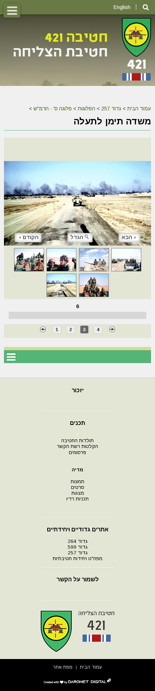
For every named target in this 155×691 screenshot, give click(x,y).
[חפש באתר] (146, 7)
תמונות (77, 481)
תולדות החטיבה (77, 440)
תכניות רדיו (77, 499)
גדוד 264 (78, 541)
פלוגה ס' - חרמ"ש (53, 108)
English (121, 7)
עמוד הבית (139, 108)
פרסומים (77, 452)
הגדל (76, 237)
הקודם (31, 237)
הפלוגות (86, 108)
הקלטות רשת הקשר (77, 446)
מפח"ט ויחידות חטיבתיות (77, 558)
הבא (126, 237)
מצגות (77, 493)
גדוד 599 (78, 547)
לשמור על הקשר (78, 579)
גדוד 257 (111, 108)
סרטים (77, 487)
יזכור (78, 390)
